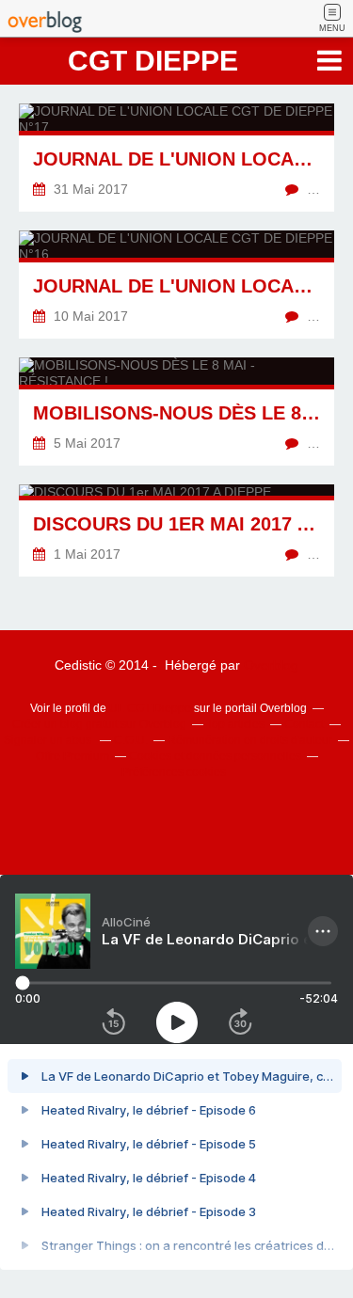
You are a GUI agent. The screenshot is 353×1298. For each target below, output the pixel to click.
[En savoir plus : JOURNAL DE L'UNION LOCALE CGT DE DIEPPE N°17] (176, 157)
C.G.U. (131, 740)
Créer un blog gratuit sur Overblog (99, 724)
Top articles (235, 724)
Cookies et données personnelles (215, 756)
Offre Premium (72, 756)
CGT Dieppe (153, 60)
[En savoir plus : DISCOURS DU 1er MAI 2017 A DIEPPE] (176, 530)
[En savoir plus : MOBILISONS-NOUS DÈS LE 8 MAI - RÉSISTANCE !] (176, 411)
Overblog (271, 665)
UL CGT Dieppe (150, 708)
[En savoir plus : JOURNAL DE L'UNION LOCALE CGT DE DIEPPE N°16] (176, 284)
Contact (304, 724)
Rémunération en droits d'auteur (250, 740)
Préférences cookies (173, 772)
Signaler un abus (49, 740)
